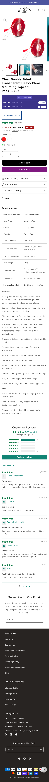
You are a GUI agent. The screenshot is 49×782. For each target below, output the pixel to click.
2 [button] (23, 586)
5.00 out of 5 (31, 432)
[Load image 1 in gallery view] (11, 70)
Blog (7, 673)
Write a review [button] (24, 457)
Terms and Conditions (15, 650)
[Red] (4, 139)
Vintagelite (20, 777)
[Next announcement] (44, 2)
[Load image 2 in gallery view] (24, 70)
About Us (9, 639)
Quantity (5, 149)
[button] (4, 10)
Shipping (15, 130)
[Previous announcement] (4, 2)
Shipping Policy (12, 662)
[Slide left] (2, 70)
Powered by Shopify (31, 777)
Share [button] (7, 198)
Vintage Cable (11, 688)
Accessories (10, 705)
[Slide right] (46, 70)
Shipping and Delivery (15, 667)
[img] (7, 472)
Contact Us (10, 645)
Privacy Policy (11, 656)
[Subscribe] (41, 620)
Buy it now (24, 169)
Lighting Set (10, 699)
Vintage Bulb (11, 693)
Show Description (10, 115)
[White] (9, 139)
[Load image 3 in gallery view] (37, 70)
